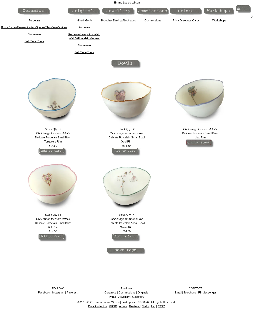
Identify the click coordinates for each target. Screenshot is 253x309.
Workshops (219, 20)
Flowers (22, 27)
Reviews (134, 306)
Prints (176, 20)
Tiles (48, 27)
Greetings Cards (190, 20)
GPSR (113, 306)
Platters (31, 27)
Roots (40, 41)
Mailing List (148, 306)
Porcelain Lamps (78, 34)
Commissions (152, 20)
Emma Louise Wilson (127, 2)
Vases (54, 27)
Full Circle (31, 41)
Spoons (40, 27)
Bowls (5, 27)
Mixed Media (84, 20)
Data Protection (97, 306)
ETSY (161, 306)
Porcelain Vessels (89, 38)
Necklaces (129, 20)
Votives (62, 27)
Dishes (13, 27)
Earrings (118, 20)
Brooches (107, 20)
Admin (123, 306)
